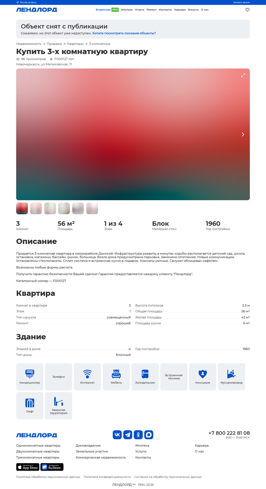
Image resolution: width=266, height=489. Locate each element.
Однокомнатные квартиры (38, 445)
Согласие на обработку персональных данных (168, 476)
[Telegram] (127, 434)
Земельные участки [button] (92, 451)
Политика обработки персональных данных (48, 476)
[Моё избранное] (247, 10)
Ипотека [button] (127, 9)
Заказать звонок (241, 2)
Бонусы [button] (193, 9)
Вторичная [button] (107, 9)
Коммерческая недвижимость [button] (101, 457)
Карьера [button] (180, 9)
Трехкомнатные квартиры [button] (37, 457)
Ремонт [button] (152, 9)
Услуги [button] (139, 9)
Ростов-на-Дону (28, 2)
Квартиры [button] (75, 44)
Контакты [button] (165, 9)
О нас (199, 451)
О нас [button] (205, 9)
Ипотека (142, 445)
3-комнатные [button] (99, 44)
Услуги (140, 451)
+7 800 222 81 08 (229, 433)
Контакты (143, 457)
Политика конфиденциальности (107, 476)
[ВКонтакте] (117, 434)
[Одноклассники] (138, 434)
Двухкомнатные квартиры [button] (38, 451)
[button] (22, 208)
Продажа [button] (54, 44)
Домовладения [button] (88, 445)
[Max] (148, 434)
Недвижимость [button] (28, 44)
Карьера (202, 445)
